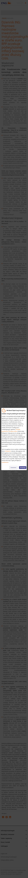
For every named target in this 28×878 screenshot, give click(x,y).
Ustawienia (7, 451)
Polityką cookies (13, 431)
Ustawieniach (5, 462)
